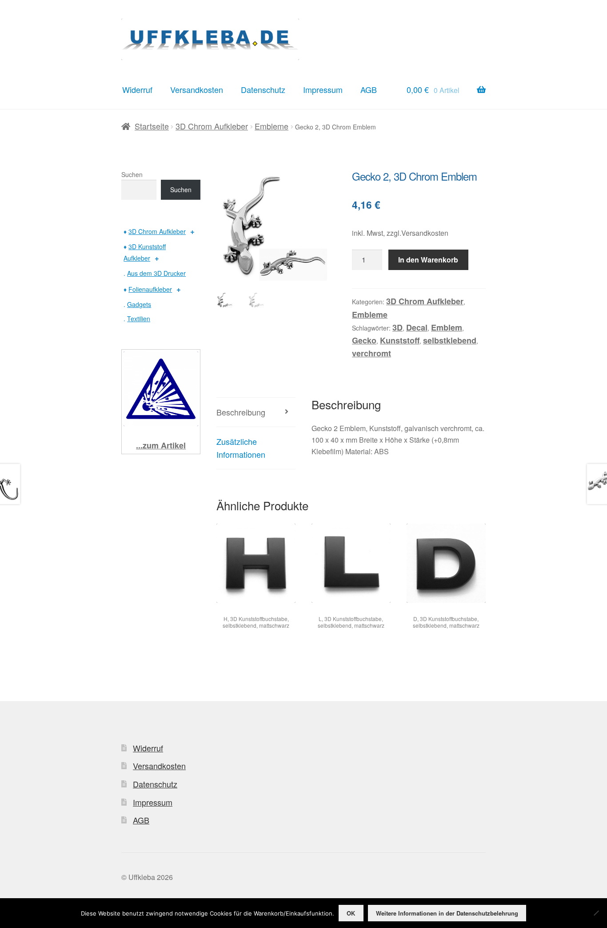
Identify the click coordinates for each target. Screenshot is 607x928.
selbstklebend (449, 340)
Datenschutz (263, 89)
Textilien (138, 318)
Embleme (271, 126)
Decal (416, 327)
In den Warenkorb (428, 259)
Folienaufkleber (150, 289)
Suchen (132, 174)
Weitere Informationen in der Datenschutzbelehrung (447, 913)
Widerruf (137, 89)
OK (351, 913)
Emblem (446, 327)
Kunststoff (399, 340)
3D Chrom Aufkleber (212, 126)
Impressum (323, 89)
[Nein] (595, 912)
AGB (368, 89)
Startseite (152, 126)
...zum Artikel (161, 445)
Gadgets (139, 304)
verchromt (371, 353)
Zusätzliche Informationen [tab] (240, 448)
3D (397, 327)
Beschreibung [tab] (240, 412)
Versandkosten (196, 89)
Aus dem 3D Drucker (156, 273)
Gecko (364, 340)
